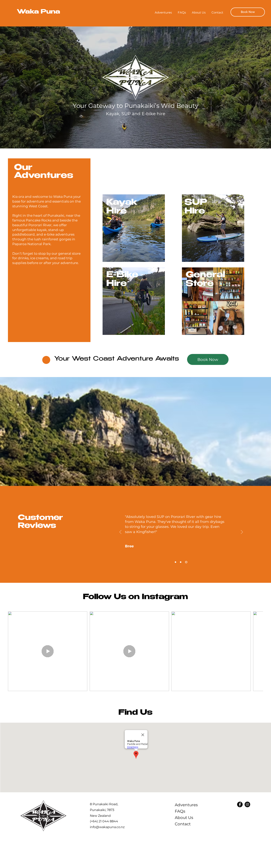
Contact (183, 824)
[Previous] (120, 532)
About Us (184, 817)
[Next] (242, 532)
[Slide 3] (186, 562)
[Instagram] (247, 804)
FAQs (180, 811)
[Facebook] (240, 804)
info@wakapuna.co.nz (107, 827)
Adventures (186, 804)
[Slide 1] (175, 562)
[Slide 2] (180, 562)
